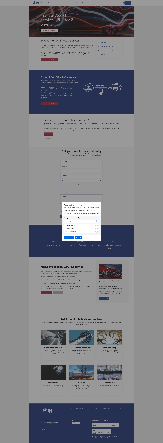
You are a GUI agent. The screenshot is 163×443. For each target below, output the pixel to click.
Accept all (78, 237)
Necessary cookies (70, 221)
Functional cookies (70, 225)
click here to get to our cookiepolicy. (91, 213)
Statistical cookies (70, 228)
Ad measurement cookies (71, 231)
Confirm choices (69, 237)
